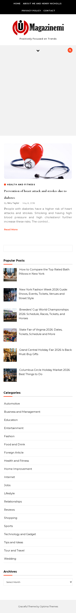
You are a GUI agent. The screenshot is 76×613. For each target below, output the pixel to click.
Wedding (10, 558)
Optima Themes (49, 606)
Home (17, 3)
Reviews (9, 509)
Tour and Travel (14, 550)
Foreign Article (14, 452)
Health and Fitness (16, 460)
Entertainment (14, 428)
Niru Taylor (13, 203)
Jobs (7, 485)
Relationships (13, 501)
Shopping (10, 517)
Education (11, 420)
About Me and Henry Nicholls (42, 3)
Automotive (12, 403)
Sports (8, 526)
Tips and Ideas (13, 542)
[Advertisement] (38, 96)
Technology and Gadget (20, 534)
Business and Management (22, 411)
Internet (9, 477)
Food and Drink (14, 444)
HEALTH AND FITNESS (21, 184)
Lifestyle (9, 493)
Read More (11, 229)
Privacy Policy (31, 10)
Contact (49, 10)
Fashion (9, 436)
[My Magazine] (38, 28)
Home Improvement (18, 469)
